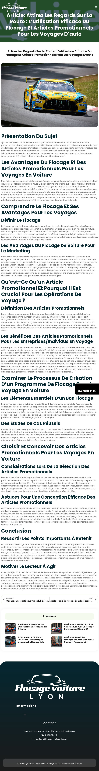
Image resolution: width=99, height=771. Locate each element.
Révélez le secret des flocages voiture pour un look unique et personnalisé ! (79, 639)
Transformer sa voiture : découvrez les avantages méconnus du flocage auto (31, 639)
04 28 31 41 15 (87, 391)
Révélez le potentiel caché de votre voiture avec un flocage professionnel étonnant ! (79, 626)
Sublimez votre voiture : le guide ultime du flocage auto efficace (32, 626)
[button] (96, 7)
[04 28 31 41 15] (87, 386)
